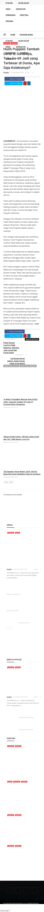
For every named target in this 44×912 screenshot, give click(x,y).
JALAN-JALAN (23, 41)
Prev (6, 482)
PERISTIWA (24, 53)
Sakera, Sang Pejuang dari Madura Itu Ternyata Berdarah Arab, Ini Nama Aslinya (24, 772)
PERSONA (9, 59)
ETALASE (9, 41)
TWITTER (16, 907)
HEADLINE (11, 532)
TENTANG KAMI (8, 905)
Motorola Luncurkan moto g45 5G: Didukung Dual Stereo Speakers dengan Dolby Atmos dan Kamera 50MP (23, 587)
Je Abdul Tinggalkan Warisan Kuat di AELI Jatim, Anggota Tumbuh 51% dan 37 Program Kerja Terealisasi (20, 402)
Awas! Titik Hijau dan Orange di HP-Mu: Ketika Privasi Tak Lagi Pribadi (28, 618)
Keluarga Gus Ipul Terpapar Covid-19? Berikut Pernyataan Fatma (30, 725)
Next (11, 482)
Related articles (32, 339)
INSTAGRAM (25, 907)
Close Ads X (5, 910)
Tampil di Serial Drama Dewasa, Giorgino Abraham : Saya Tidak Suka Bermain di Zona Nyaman (23, 871)
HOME (12, 35)
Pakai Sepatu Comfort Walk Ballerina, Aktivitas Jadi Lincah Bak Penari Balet (11, 348)
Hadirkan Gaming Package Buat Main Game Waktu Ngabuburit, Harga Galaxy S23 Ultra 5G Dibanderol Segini (23, 603)
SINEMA (18, 667)
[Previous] (8, 628)
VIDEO (8, 47)
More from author (11, 366)
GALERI (10, 781)
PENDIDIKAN (10, 53)
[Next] (12, 628)
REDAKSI (18, 905)
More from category (28, 366)
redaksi (6, 72)
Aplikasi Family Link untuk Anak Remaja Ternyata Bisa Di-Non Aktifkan (30, 713)
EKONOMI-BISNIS (26, 35)
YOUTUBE (26, 905)
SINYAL (17, 532)
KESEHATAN (20, 47)
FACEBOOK (6, 907)
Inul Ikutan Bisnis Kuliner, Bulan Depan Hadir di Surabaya (16, 361)
